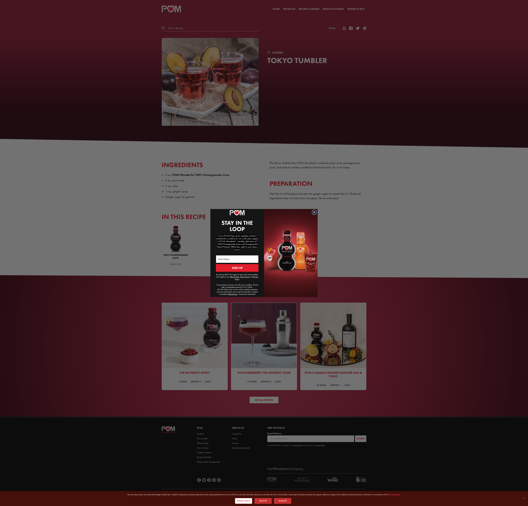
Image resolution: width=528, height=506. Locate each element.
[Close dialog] (314, 212)
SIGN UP (237, 268)
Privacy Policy (394, 495)
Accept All (282, 501)
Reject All (263, 501)
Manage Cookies (243, 501)
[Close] (524, 498)
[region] (264, 498)
